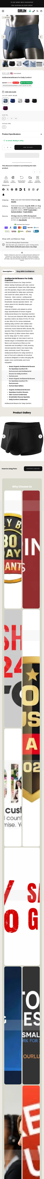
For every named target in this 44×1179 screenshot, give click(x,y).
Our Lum (6, 73)
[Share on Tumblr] (24, 189)
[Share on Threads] (29, 189)
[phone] (33, 11)
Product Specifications (22, 134)
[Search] (37, 11)
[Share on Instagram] (33, 189)
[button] (22, 153)
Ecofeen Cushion (33, 468)
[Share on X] (7, 189)
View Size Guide (10, 92)
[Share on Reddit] (20, 189)
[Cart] (41, 11)
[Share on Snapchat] (3, 194)
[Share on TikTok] (37, 189)
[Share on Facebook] (3, 189)
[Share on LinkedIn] (16, 189)
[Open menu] (3, 11)
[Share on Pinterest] (12, 189)
